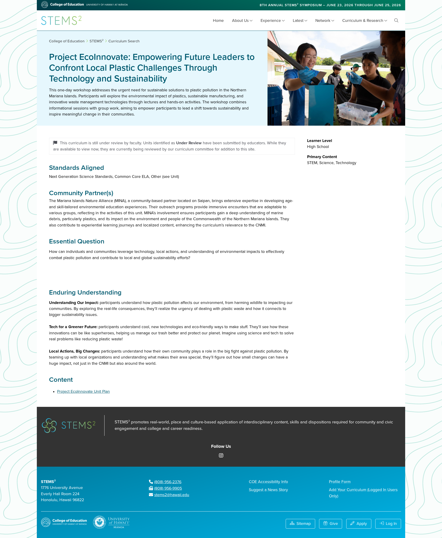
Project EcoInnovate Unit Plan (83, 391)
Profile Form (340, 481)
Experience (271, 20)
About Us (240, 20)
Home (218, 20)
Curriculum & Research (362, 20)
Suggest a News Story (268, 489)
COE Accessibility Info (268, 481)
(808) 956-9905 (168, 488)
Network (322, 20)
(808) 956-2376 (167, 482)
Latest (298, 20)
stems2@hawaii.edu (171, 494)
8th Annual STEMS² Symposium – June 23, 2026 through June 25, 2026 (330, 5)
